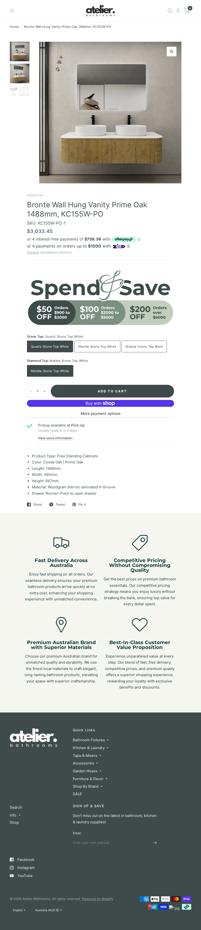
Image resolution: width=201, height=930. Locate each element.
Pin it (82, 504)
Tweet (60, 504)
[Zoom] (171, 51)
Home (14, 27)
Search (16, 807)
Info (13, 815)
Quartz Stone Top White (50, 346)
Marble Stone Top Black (144, 346)
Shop (14, 822)
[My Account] (178, 10)
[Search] (170, 10)
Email (77, 833)
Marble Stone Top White (97, 346)
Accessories (83, 763)
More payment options (101, 413)
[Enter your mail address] (155, 842)
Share (37, 504)
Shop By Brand (86, 786)
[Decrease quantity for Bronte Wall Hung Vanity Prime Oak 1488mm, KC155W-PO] (31, 391)
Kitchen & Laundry (89, 747)
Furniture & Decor (88, 778)
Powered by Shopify (97, 899)
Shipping (33, 252)
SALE (77, 794)
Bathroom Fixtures (89, 740)
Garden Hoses (85, 771)
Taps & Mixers (85, 755)
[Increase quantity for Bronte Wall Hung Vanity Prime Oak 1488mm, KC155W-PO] (44, 391)
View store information (55, 438)
